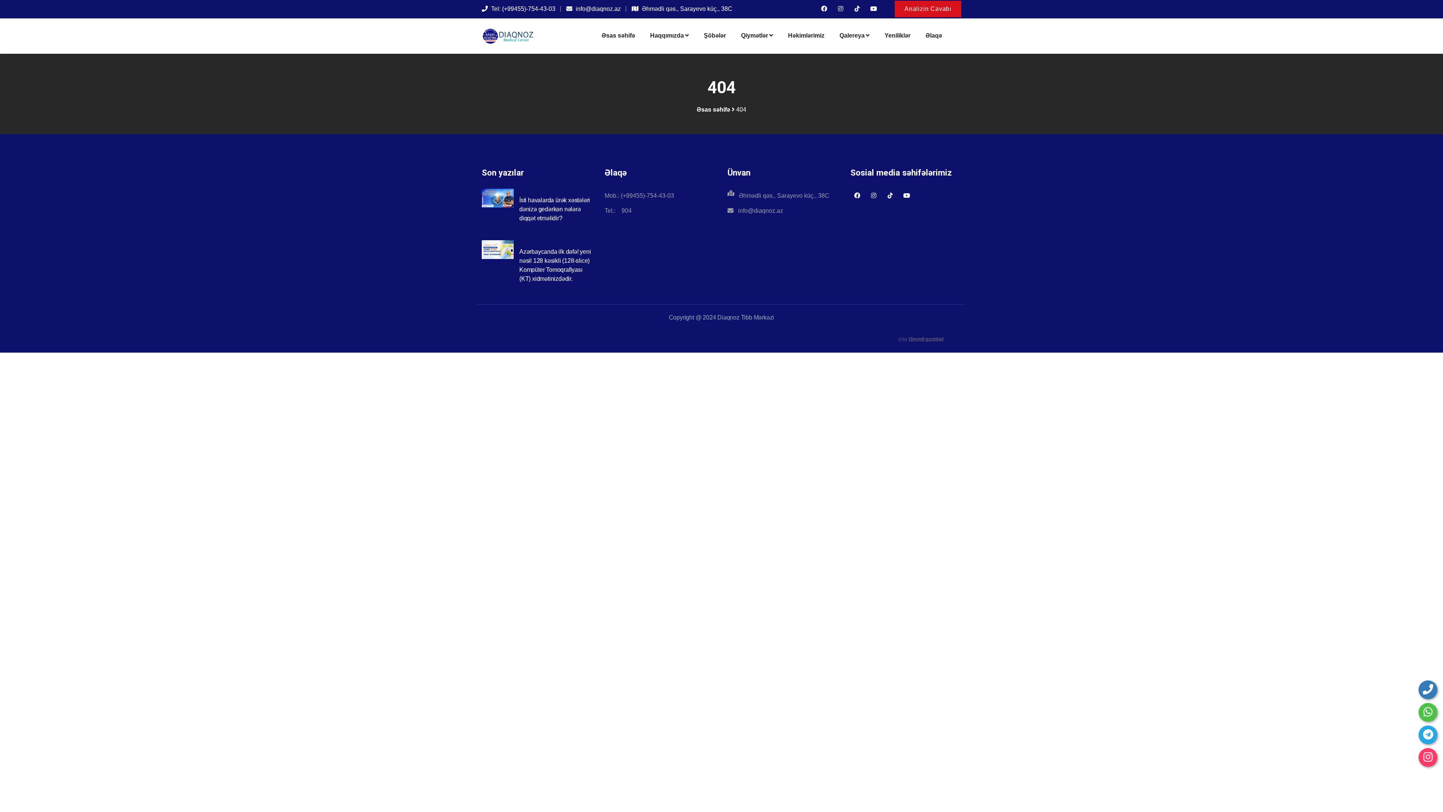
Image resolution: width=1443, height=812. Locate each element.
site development (921, 339)
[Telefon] (1428, 689)
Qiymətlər (754, 35)
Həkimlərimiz (806, 35)
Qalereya (852, 35)
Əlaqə (934, 35)
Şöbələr (715, 35)
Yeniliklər (898, 35)
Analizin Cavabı (928, 9)
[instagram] (1428, 757)
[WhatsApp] (1428, 712)
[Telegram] (1428, 735)
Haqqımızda (667, 35)
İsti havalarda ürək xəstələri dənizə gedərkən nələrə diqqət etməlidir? (554, 209)
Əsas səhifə (618, 35)
